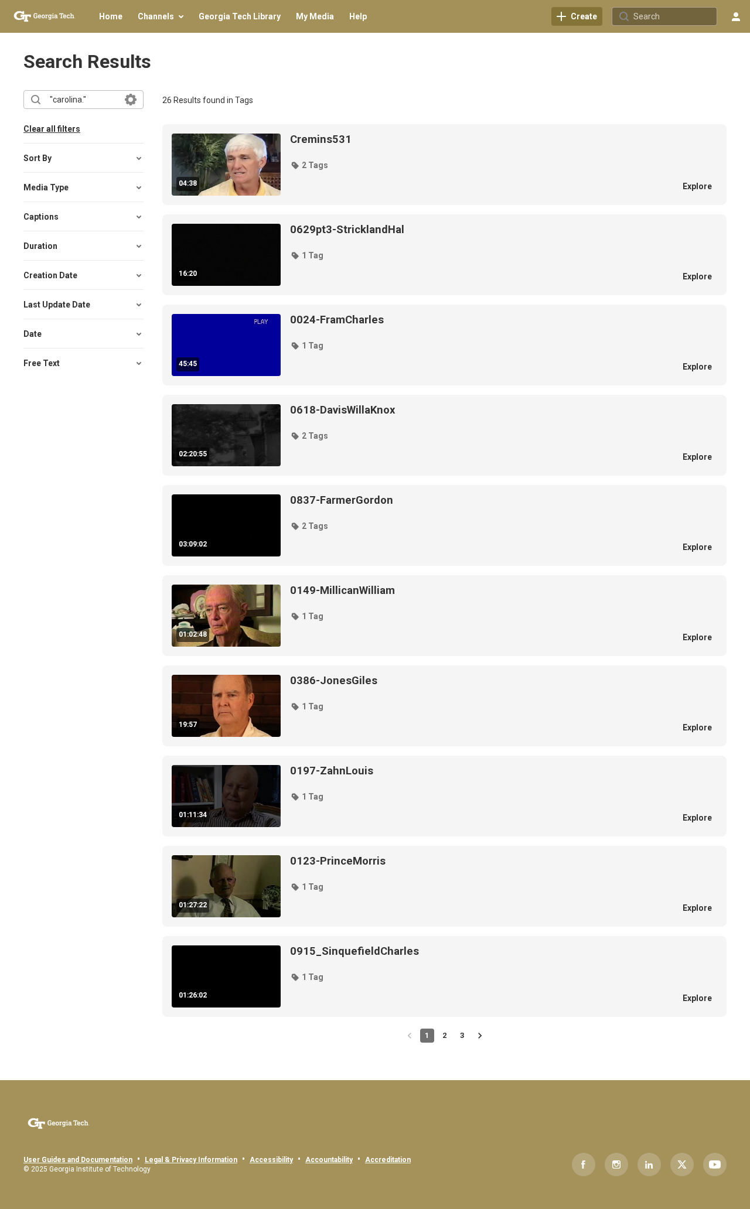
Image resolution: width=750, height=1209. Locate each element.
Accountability (329, 1160)
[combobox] (82, 99)
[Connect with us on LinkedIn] (649, 1164)
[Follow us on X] (682, 1164)
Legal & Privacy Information (191, 1160)
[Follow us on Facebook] (583, 1164)
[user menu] (736, 16)
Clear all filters (51, 129)
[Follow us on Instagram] (616, 1164)
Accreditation (388, 1160)
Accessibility (271, 1160)
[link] (576, 16)
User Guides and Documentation (77, 1160)
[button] (309, 165)
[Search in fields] (130, 99)
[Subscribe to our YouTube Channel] (715, 1164)
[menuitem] (110, 16)
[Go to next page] (480, 1036)
